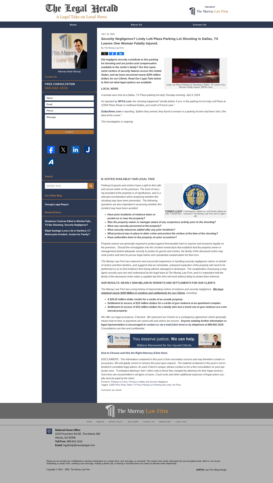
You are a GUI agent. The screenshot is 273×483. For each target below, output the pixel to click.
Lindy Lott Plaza (173, 385)
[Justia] (88, 150)
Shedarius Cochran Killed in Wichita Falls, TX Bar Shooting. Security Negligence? (68, 223)
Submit (69, 132)
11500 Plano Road (117, 385)
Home (73, 24)
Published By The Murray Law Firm (208, 10)
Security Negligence (159, 382)
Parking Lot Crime (119, 382)
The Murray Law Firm (80, 469)
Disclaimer (133, 422)
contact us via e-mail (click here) (165, 324)
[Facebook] (51, 150)
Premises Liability (137, 382)
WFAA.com (124, 101)
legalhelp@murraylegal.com (79, 445)
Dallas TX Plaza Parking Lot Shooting (144, 385)
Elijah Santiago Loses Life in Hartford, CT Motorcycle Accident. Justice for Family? (68, 232)
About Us (136, 24)
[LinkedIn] (75, 150)
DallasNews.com (111, 111)
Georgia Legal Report (57, 204)
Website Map (165, 422)
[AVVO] (51, 162)
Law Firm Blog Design (211, 469)
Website (100, 422)
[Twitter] (63, 150)
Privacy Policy (116, 422)
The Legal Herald (81, 11)
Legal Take (181, 422)
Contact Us (199, 24)
